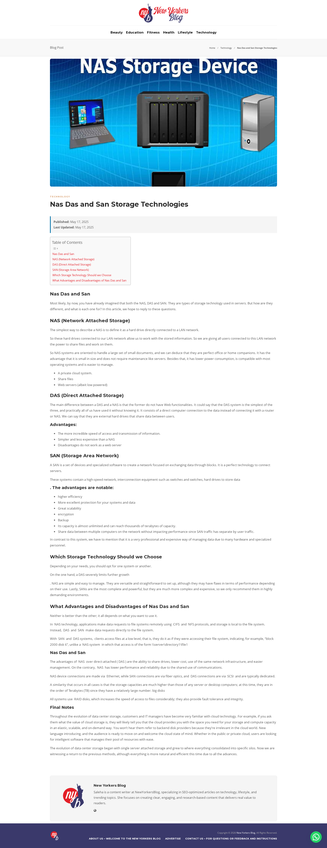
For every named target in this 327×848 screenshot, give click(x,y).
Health (168, 32)
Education (135, 32)
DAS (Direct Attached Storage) (71, 264)
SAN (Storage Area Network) (70, 270)
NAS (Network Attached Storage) (73, 259)
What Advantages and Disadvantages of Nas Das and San (89, 280)
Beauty (117, 32)
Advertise (173, 838)
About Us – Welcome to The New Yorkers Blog (125, 838)
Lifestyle (185, 32)
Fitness (153, 32)
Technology (206, 32)
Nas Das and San (63, 254)
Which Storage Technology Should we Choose (81, 275)
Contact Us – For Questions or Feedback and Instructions (231, 838)
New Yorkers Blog (246, 832)
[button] (316, 837)
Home (212, 47)
